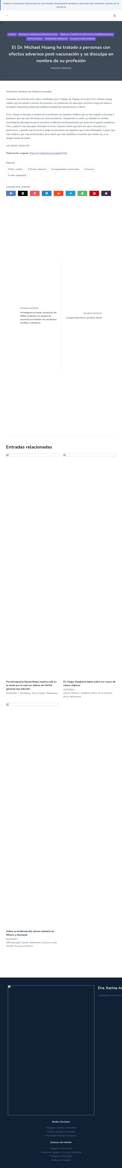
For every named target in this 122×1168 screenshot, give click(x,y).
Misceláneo (25, 693)
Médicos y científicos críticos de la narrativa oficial (86, 34)
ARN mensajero (13, 942)
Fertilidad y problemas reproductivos (38, 34)
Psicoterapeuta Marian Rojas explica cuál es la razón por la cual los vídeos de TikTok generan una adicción (31, 685)
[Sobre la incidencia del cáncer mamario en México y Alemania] (32, 815)
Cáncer (12, 34)
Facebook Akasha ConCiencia (61, 1135)
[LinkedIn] (46, 193)
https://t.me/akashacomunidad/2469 (48, 153)
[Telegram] (70, 193)
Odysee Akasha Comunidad (61, 1131)
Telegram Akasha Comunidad (61, 1127)
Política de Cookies (61, 1160)
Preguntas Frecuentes (61, 1148)
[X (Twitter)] (23, 193)
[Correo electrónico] (106, 193)
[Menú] (114, 15)
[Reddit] (58, 193)
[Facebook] (11, 193)
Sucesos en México (24, 946)
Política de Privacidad (61, 1156)
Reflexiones (52, 693)
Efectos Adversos (37, 169)
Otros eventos (34, 39)
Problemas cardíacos (56, 39)
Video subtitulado (17, 175)
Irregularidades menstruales (65, 169)
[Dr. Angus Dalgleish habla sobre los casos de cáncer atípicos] (89, 565)
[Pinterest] (35, 193)
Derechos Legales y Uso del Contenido (61, 1152)
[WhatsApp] (82, 193)
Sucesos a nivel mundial (82, 39)
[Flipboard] (94, 193)
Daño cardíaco (15, 169)
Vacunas (89, 169)
